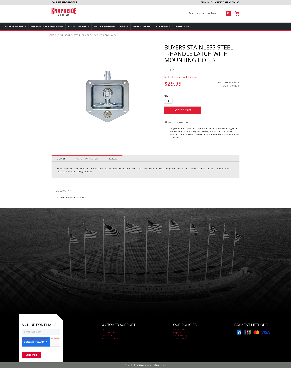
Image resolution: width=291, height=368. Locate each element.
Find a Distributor (109, 338)
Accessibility (179, 338)
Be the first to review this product (180, 77)
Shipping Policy (181, 332)
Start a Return (107, 332)
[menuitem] (15, 26)
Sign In (205, 2)
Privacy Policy (180, 335)
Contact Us (106, 335)
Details (61, 158)
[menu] (103, 26)
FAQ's (103, 329)
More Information (87, 158)
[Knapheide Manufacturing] (64, 14)
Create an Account (227, 2)
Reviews (112, 158)
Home (51, 35)
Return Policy (180, 329)
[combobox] (207, 13)
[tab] (61, 158)
